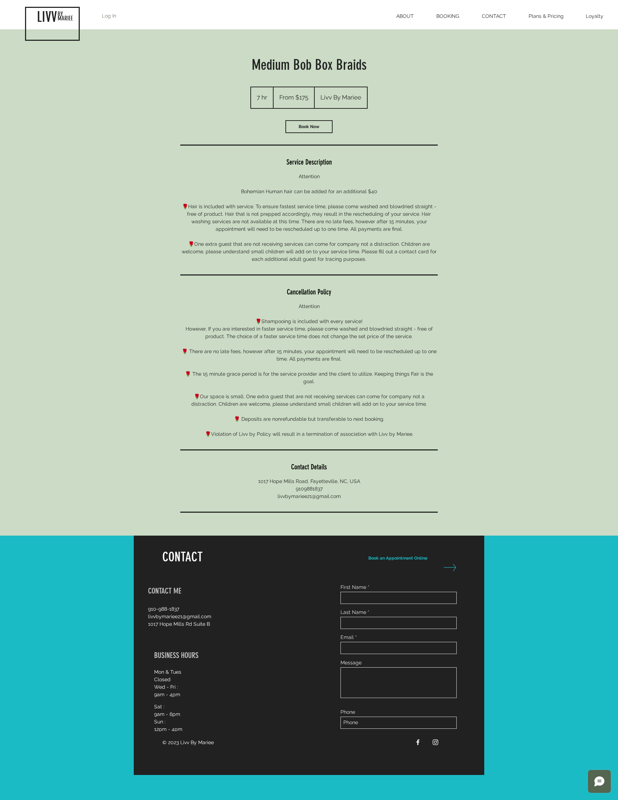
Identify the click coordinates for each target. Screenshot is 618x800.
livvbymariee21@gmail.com (179, 616)
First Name (353, 587)
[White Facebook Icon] (418, 742)
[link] (309, 126)
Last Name (353, 612)
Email (347, 637)
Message (351, 662)
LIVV (47, 17)
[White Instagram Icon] (435, 742)
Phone (347, 711)
